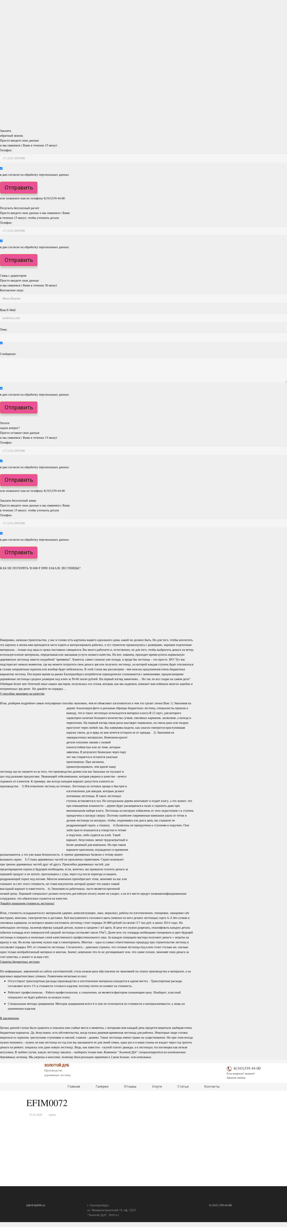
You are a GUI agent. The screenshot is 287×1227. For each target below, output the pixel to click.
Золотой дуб (56, 1065)
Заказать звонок (236, 1077)
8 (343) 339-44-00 (220, 1205)
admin (52, 1114)
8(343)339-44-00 (247, 1068)
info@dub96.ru (35, 1205)
